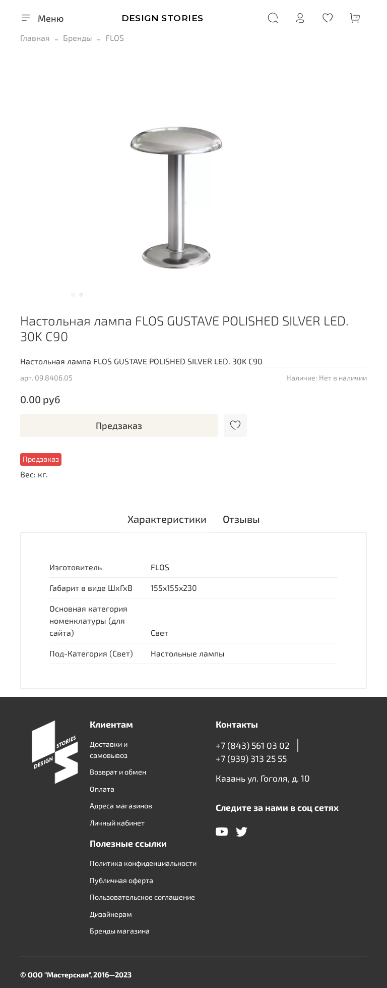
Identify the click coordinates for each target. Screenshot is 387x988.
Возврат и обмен (118, 771)
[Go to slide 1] (73, 295)
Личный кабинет (117, 822)
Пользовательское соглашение (142, 897)
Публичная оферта (121, 880)
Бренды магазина (120, 930)
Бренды (77, 37)
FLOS (114, 37)
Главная (35, 37)
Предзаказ (119, 425)
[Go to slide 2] (81, 295)
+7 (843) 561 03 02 (253, 745)
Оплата (102, 789)
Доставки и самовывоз (108, 749)
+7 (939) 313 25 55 (251, 758)
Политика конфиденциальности (143, 863)
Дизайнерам (111, 914)
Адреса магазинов (121, 805)
